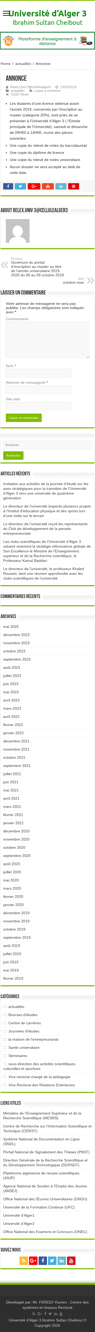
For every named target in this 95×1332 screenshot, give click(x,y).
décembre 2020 (16, 831)
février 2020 (13, 896)
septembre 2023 (17, 659)
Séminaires (17, 1056)
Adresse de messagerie (27, 382)
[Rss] (24, 1261)
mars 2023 (12, 708)
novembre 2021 (16, 749)
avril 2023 (11, 700)
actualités (23, 63)
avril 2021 (11, 798)
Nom (11, 366)
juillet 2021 (12, 774)
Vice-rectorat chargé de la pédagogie (39, 1077)
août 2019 (11, 946)
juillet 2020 (12, 872)
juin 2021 (10, 782)
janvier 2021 (13, 823)
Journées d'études (23, 1031)
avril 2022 (11, 716)
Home (6, 63)
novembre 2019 (16, 921)
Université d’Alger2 (19, 1223)
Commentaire (17, 319)
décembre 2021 (16, 741)
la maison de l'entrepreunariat (33, 1039)
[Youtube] (71, 1261)
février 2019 (13, 978)
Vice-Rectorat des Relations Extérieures (41, 1085)
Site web (13, 399)
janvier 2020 (13, 905)
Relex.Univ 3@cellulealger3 (30, 87)
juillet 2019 (12, 954)
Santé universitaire (24, 1047)
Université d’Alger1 (19, 1215)
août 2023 (11, 667)
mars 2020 (12, 888)
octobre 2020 (14, 847)
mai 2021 (11, 790)
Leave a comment (47, 91)
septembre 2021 (17, 766)
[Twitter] (52, 1261)
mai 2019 (11, 970)
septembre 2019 (17, 937)
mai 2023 (11, 692)
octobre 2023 (14, 651)
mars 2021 (12, 806)
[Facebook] (43, 1261)
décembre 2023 (16, 635)
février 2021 (13, 815)
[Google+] (33, 1261)
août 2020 (11, 864)
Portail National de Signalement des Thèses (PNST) (46, 1152)
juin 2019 (10, 962)
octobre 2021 (14, 757)
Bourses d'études (22, 1015)
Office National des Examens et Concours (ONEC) (45, 1232)
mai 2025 (11, 626)
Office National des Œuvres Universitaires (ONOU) (45, 1199)
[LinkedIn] (62, 1261)
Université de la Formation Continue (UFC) (39, 1207)
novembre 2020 (16, 839)
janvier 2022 (13, 733)
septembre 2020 (17, 856)
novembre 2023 (16, 643)
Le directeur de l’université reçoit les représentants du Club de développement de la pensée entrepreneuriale (45, 528)
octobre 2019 (14, 929)
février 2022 (13, 725)
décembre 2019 (16, 913)
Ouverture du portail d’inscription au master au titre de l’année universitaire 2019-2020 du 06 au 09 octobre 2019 (37, 267)
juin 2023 (10, 684)
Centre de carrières (24, 1023)
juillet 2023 (12, 676)
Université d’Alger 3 (47, 13)
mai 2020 (11, 880)
